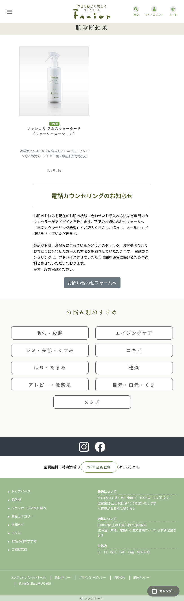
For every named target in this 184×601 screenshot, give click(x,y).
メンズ (92, 402)
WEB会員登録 (99, 467)
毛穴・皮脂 (50, 333)
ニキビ (134, 350)
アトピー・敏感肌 (50, 385)
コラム (16, 533)
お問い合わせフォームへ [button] (92, 282)
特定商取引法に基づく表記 (35, 583)
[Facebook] (100, 447)
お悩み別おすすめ (24, 541)
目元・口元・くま (134, 385)
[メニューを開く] (9, 11)
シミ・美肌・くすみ (50, 350)
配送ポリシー (141, 577)
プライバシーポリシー (92, 577)
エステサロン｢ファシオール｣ (28, 577)
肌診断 (16, 499)
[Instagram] (84, 447)
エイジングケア (134, 333)
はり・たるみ (50, 367)
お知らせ (17, 524)
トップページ (20, 491)
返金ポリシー (63, 577)
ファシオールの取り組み (28, 508)
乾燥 (134, 367)
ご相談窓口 (19, 549)
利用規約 (119, 577)
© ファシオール (92, 598)
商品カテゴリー (22, 516)
